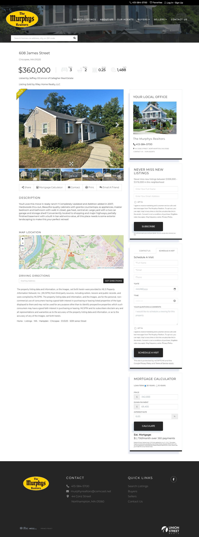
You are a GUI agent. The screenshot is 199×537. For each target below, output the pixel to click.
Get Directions (113, 281)
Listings (28, 321)
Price (136, 392)
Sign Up (179, 2)
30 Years (151, 386)
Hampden (43, 321)
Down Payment (141, 402)
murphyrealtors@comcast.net (91, 491)
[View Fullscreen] (23, 249)
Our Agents (150, 151)
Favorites (157, 2)
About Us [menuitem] (106, 19)
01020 (64, 321)
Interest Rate (140, 412)
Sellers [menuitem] (159, 19)
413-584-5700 (139, 2)
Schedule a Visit (166, 251)
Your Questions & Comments (147, 307)
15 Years (162, 386)
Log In (170, 2)
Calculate (148, 426)
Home (20, 321)
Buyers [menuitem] (143, 19)
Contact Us (138, 151)
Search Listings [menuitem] (84, 19)
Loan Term (139, 386)
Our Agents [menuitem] (125, 19)
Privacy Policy (167, 217)
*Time (136, 295)
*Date (136, 284)
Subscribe (148, 226)
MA (35, 321)
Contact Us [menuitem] (179, 19)
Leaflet (99, 268)
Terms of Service (162, 363)
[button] (75, 38)
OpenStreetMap (109, 268)
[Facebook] (174, 479)
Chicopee (54, 321)
